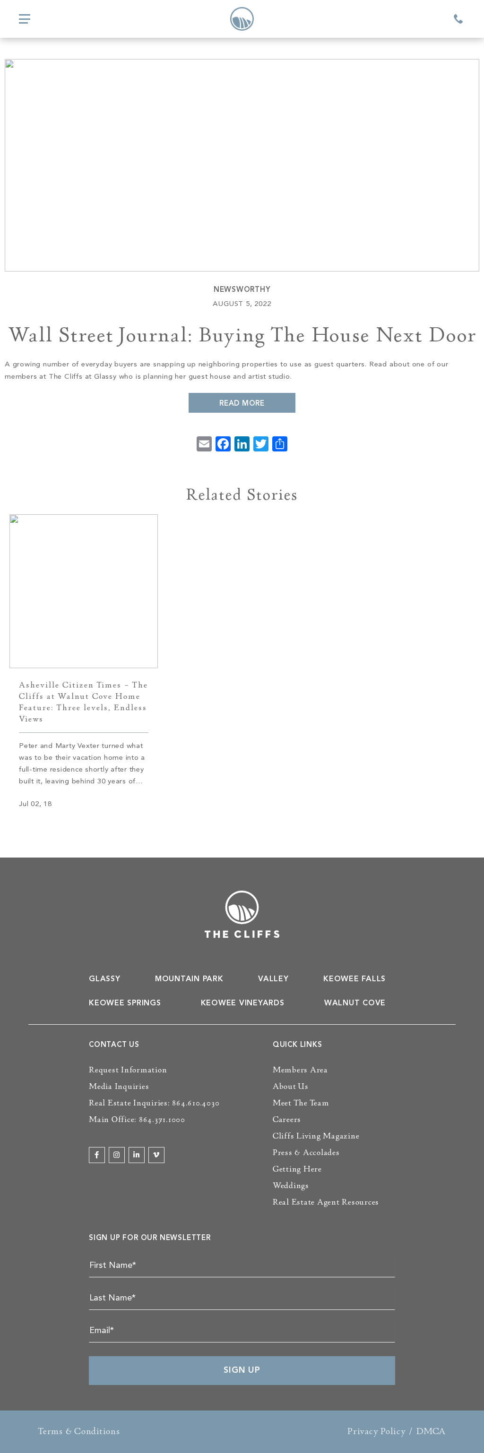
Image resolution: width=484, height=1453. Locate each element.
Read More (242, 404)
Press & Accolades (306, 1152)
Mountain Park (189, 979)
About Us (291, 1086)
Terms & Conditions (79, 1431)
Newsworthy (242, 290)
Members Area (300, 1070)
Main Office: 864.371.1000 (137, 1119)
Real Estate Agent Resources (326, 1202)
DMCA (431, 1431)
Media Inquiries (119, 1086)
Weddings (291, 1186)
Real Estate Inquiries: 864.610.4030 (154, 1103)
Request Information (128, 1070)
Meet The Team (301, 1103)
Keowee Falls (354, 979)
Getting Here (297, 1169)
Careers (287, 1119)
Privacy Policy (376, 1431)
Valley (273, 979)
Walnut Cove (355, 1003)
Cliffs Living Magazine (316, 1136)
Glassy (105, 979)
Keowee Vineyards (243, 1003)
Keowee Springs (125, 1003)
